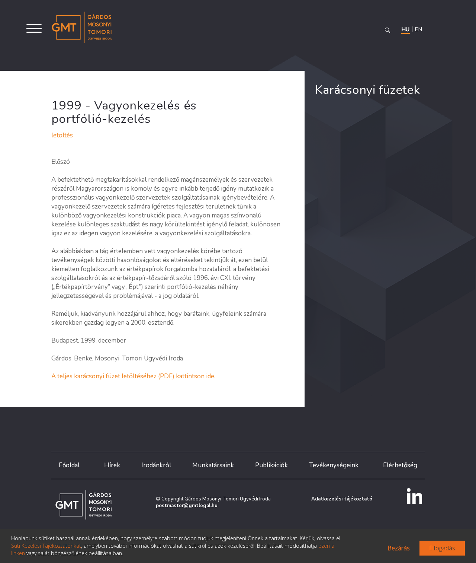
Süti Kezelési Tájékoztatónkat (46, 545)
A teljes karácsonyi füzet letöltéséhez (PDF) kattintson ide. (133, 376)
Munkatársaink (213, 465)
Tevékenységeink (333, 465)
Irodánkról (156, 465)
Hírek (112, 465)
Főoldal (69, 465)
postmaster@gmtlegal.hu (187, 505)
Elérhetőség (400, 465)
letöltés (62, 135)
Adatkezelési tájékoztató (341, 499)
